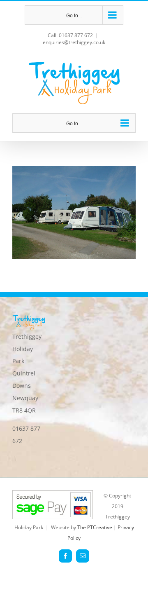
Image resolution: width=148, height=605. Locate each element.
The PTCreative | (97, 527)
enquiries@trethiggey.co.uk (74, 42)
